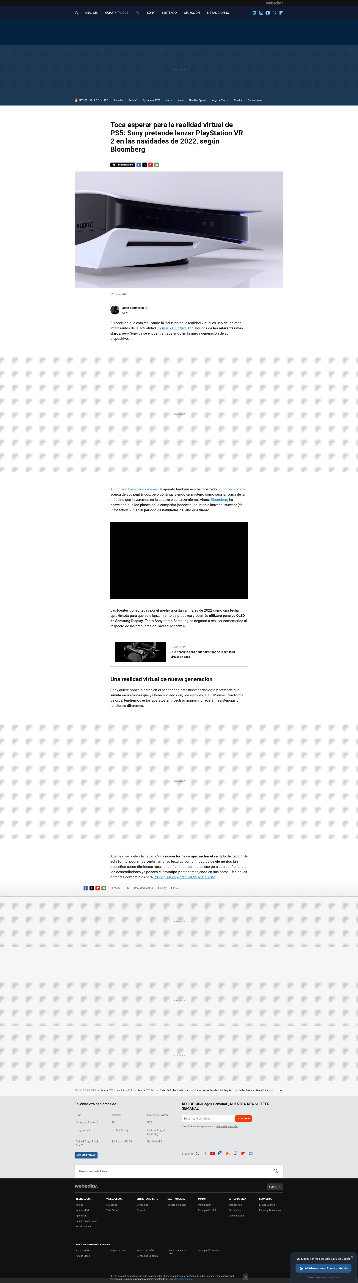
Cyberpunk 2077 (151, 100)
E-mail (156, 165)
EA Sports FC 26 (122, 1141)
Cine (78, 1115)
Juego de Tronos (220, 100)
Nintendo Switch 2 (87, 1122)
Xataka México (83, 1250)
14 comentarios (124, 164)
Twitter (274, 13)
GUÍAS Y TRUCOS (116, 13)
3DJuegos (111, 1204)
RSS (228, 1153)
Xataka (79, 1204)
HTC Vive (179, 328)
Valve (181, 100)
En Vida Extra (178, 647)
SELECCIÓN (192, 13)
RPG (105, 100)
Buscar (275, 1171)
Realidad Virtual (144, 888)
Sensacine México (146, 1250)
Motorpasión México (208, 1250)
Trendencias (235, 1204)
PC (137, 13)
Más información (183, 1279)
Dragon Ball (83, 1130)
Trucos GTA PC (146, 1090)
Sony (163, 888)
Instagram (261, 13)
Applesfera (81, 1215)
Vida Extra (111, 1210)
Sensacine (142, 1204)
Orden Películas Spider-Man (175, 1090)
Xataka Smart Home (86, 1221)
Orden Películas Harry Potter (254, 1090)
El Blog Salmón (267, 1204)
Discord (254, 13)
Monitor (238, 100)
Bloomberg (220, 500)
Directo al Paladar (176, 1204)
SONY (151, 13)
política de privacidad (227, 1126)
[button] (135, 308)
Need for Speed (197, 100)
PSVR (176, 888)
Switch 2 (133, 100)
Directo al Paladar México (176, 1252)
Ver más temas (86, 1155)
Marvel (168, 100)
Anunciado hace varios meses (134, 489)
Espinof (141, 1210)
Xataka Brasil (83, 1255)
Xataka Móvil (82, 1210)
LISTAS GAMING (218, 13)
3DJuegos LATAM (115, 1250)
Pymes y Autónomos (270, 1210)
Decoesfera (235, 1210)
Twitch (235, 1153)
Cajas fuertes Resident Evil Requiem (214, 1090)
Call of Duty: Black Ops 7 (87, 1143)
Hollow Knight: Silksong (156, 1132)
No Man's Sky (120, 1130)
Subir (272, 1186)
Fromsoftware (254, 100)
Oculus (163, 328)
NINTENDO (169, 13)
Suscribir (243, 1118)
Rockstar (118, 100)
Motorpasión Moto (207, 1210)
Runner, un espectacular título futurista (184, 877)
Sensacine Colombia (147, 1255)
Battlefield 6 (154, 1141)
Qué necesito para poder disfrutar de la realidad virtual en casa (203, 654)
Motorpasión (204, 1204)
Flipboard (281, 13)
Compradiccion (236, 1215)
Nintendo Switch (157, 1115)
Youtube (268, 13)
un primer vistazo (231, 489)
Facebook (138, 165)
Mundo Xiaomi (83, 1226)
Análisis (117, 1115)
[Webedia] (274, 3)
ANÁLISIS (91, 13)
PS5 (127, 888)
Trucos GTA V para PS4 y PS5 (116, 1090)
